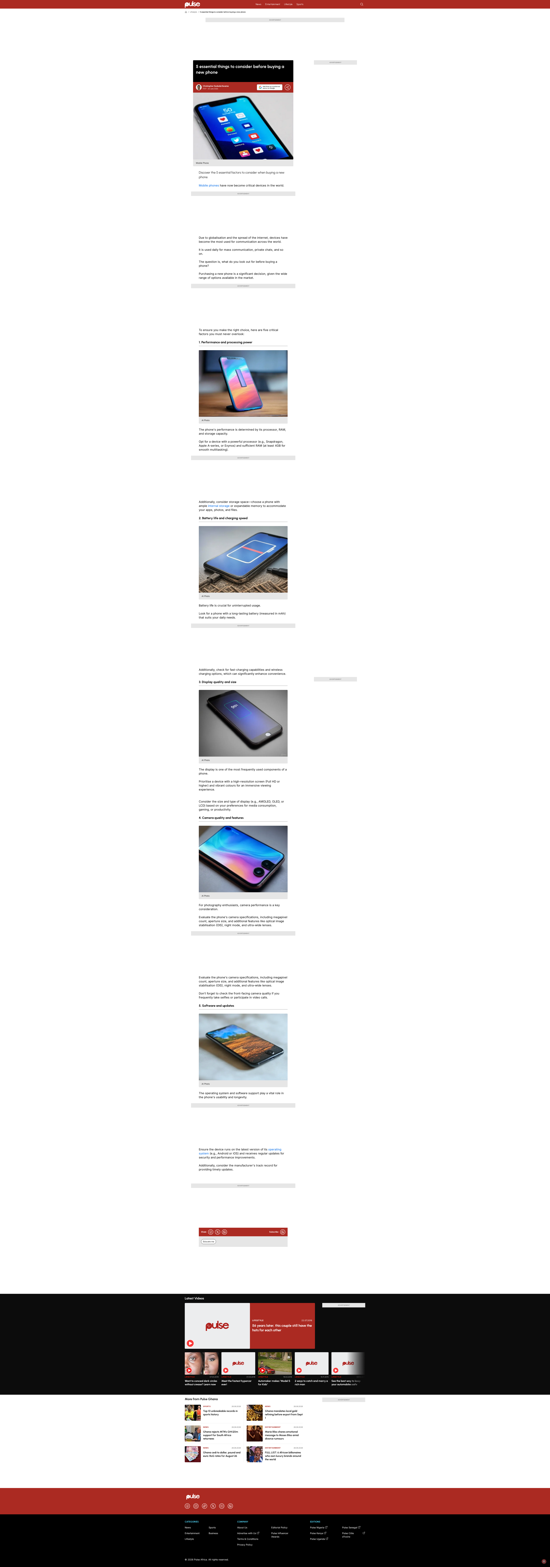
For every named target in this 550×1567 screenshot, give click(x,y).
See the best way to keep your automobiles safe (346, 1382)
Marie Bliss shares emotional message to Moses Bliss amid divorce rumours (282, 1435)
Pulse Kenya (316, 1533)
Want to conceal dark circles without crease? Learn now (201, 1382)
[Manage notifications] (544, 1561)
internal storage (219, 506)
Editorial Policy (279, 1527)
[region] (275, 1371)
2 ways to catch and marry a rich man (311, 1382)
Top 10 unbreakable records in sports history (220, 1412)
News (258, 4)
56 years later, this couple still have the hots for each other (282, 1327)
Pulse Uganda (317, 1539)
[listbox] (275, 1371)
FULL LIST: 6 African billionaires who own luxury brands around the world (283, 1456)
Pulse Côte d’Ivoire (348, 1535)
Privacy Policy (245, 1544)
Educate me (208, 1241)
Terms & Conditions (247, 1539)
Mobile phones (209, 185)
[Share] (287, 87)
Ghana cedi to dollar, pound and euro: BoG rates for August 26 (221, 1454)
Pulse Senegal (349, 1527)
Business (213, 1533)
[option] (202, 1372)
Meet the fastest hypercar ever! (236, 1382)
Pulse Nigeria (317, 1527)
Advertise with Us (246, 1533)
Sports (299, 4)
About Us (242, 1527)
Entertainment (272, 4)
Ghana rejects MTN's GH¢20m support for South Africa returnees (220, 1435)
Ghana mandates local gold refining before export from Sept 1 (284, 1414)
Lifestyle (288, 4)
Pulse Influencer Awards (279, 1535)
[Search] (362, 4)
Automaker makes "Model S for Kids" (274, 1382)
